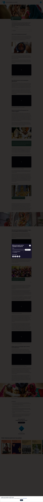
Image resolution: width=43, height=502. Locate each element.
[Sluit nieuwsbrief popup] (30, 245)
